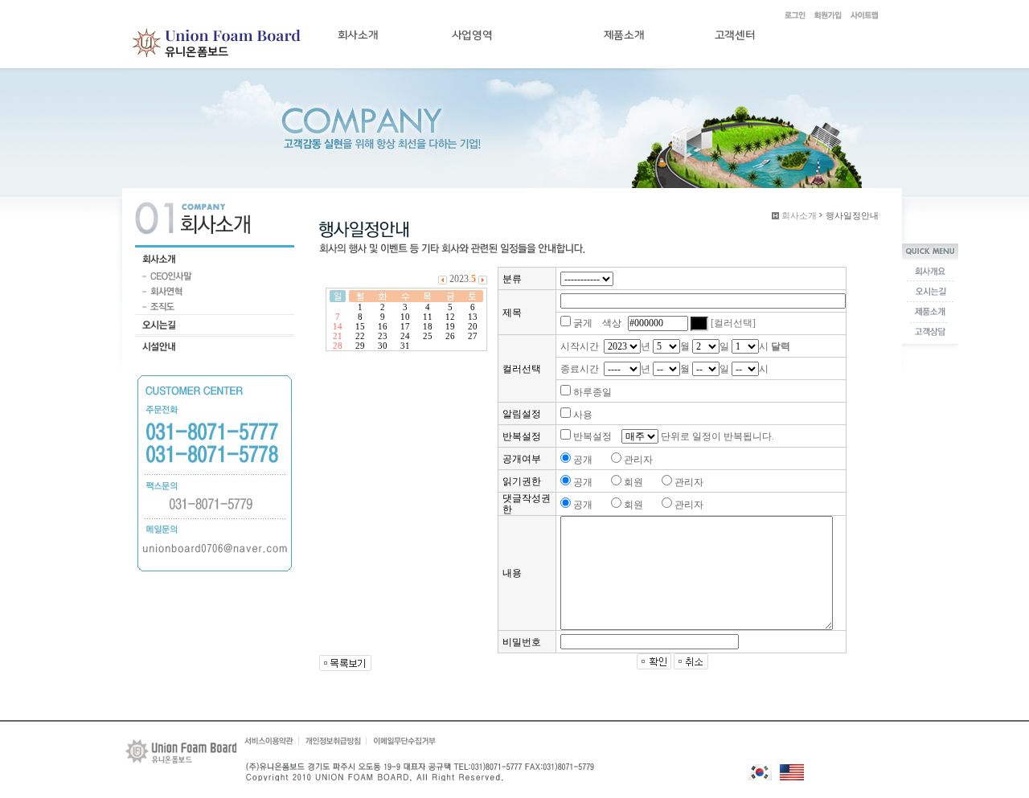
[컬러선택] (733, 323)
